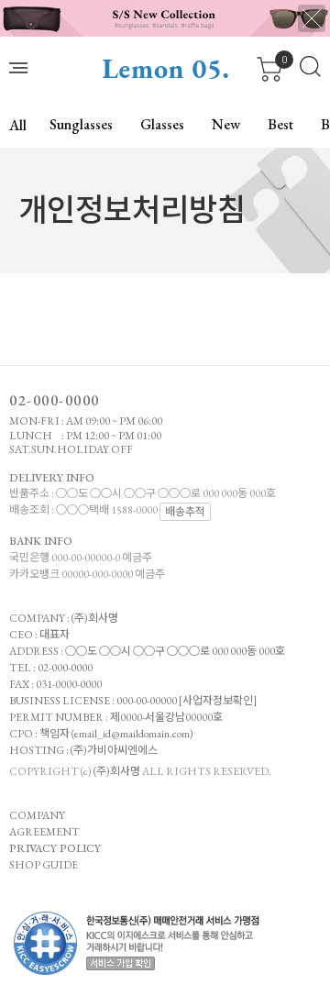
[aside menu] (18, 68)
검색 (310, 66)
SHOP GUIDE (43, 865)
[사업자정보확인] (218, 700)
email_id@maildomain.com (132, 733)
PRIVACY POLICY (55, 848)
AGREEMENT (44, 831)
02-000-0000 (54, 400)
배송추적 (185, 511)
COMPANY (37, 815)
